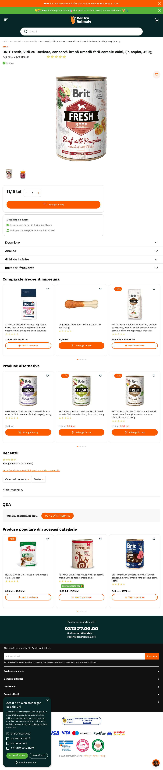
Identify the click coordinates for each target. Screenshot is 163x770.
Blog (103, 756)
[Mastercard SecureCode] (119, 733)
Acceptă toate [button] (17, 755)
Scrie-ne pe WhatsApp (79, 633)
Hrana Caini (15, 41)
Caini (5, 41)
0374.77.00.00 (81, 628)
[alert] (27, 732)
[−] (27, 193)
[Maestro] (82, 733)
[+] (38, 193)
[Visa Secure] (109, 733)
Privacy (87, 756)
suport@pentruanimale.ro (81, 636)
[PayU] (100, 733)
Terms (95, 756)
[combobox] (81, 31)
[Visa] (53, 733)
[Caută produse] (26, 31)
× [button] (47, 700)
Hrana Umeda (30, 41)
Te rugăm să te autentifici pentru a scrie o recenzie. (31, 470)
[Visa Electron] (65, 733)
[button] (81, 242)
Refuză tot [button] (38, 755)
